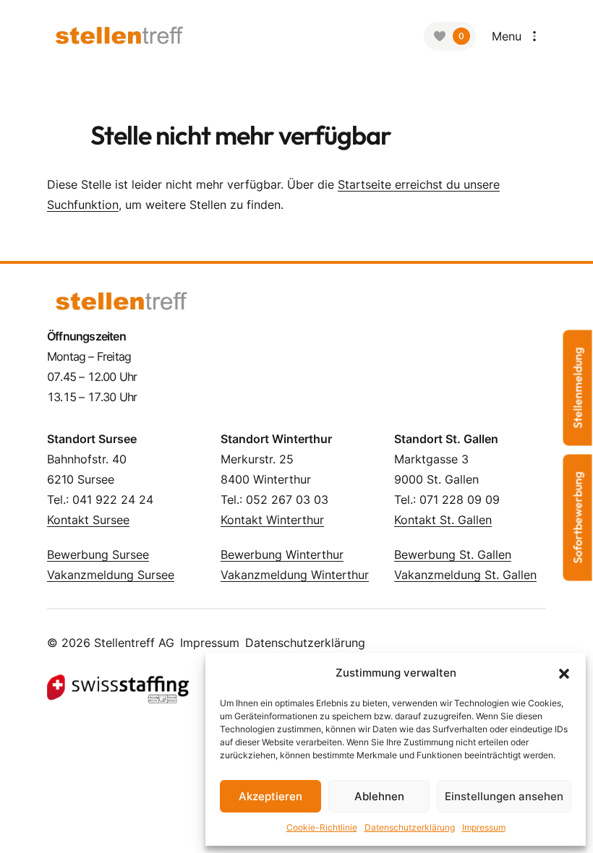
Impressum (483, 827)
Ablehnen (379, 796)
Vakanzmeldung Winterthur (295, 574)
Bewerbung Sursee (98, 554)
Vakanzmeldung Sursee (110, 574)
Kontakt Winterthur (272, 520)
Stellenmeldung (578, 388)
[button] (564, 673)
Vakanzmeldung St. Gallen (465, 574)
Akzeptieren (270, 796)
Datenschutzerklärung (409, 827)
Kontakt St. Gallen (443, 520)
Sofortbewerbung (578, 518)
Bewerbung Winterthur (282, 554)
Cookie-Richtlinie (321, 827)
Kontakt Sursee (88, 520)
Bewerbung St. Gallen (452, 554)
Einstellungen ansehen (504, 796)
